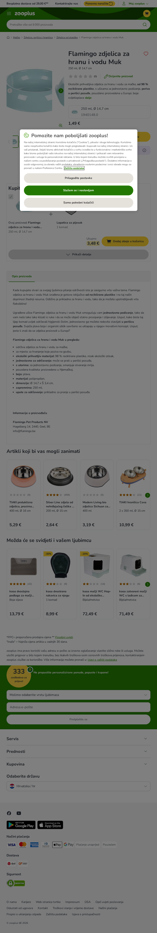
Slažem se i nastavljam (78, 190)
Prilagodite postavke (78, 178)
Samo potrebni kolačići (78, 203)
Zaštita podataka (74, 168)
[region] (78, 170)
